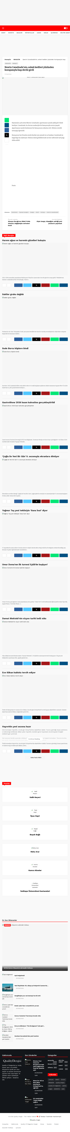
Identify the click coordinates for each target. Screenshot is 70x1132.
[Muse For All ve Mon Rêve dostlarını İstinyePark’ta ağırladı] (28, 1082)
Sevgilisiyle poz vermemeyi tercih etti (27, 996)
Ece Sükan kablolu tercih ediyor (19, 672)
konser (63, 1079)
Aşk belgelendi (19, 975)
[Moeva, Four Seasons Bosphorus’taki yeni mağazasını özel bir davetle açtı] (28, 1062)
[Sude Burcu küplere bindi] (35, 367)
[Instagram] (17, 1084)
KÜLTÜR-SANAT (63, 1061)
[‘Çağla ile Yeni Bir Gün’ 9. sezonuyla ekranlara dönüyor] (35, 475)
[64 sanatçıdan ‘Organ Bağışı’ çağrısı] (28, 1100)
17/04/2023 (8, 74)
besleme (14, 212)
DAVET (63, 1065)
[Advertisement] (35, 12)
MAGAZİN (8, 63)
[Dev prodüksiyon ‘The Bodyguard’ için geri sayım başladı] (7, 1028)
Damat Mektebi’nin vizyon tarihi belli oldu (24, 618)
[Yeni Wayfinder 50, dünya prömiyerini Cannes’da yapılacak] (7, 987)
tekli (63, 1089)
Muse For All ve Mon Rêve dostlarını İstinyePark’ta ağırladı (38, 1084)
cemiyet (51, 1079)
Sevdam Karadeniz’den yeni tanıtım (26, 1036)
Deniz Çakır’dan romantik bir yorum (26, 1006)
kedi (37, 212)
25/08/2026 (20, 978)
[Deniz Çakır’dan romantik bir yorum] (7, 1008)
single (50, 1089)
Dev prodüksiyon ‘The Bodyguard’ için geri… (29, 1026)
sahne (64, 1085)
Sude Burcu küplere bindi (15, 348)
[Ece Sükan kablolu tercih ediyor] (35, 691)
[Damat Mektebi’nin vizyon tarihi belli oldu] (35, 637)
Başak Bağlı (35, 835)
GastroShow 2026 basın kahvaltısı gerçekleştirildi (28, 402)
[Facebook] (4, 1084)
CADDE (63, 1069)
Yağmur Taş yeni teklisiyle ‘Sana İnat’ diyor (25, 510)
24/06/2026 (38, 1072)
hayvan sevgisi (23, 212)
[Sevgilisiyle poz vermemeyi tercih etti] (7, 998)
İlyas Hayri (35, 816)
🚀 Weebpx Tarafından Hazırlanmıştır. (50, 1116)
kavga (32, 212)
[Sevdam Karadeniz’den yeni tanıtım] (7, 1038)
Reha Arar (35, 852)
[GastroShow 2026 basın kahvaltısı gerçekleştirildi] (35, 421)
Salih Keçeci (35, 797)
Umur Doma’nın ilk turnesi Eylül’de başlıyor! (25, 564)
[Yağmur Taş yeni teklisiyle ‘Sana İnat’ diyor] (35, 529)
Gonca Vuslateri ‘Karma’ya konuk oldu (27, 1016)
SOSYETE (57, 1089)
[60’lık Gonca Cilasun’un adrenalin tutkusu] (35, 947)
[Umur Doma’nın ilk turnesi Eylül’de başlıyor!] (35, 583)
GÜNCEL (52, 1067)
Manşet (15, 63)
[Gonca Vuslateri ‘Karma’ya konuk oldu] (7, 1018)
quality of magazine (54, 1085)
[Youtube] (12, 1084)
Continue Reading (34, 739)
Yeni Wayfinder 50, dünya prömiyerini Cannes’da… (31, 985)
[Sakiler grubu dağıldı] (35, 313)
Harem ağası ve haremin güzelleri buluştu (24, 240)
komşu (43, 212)
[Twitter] (8, 1084)
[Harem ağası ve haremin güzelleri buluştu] (35, 259)
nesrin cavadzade (52, 212)
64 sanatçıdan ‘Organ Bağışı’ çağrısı (38, 1100)
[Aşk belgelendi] (7, 977)
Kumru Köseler (35, 870)
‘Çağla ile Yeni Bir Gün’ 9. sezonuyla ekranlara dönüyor (30, 456)
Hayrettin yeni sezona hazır (16, 726)
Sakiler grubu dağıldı (13, 294)
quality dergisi (60, 1082)
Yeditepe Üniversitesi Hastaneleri (35, 891)
